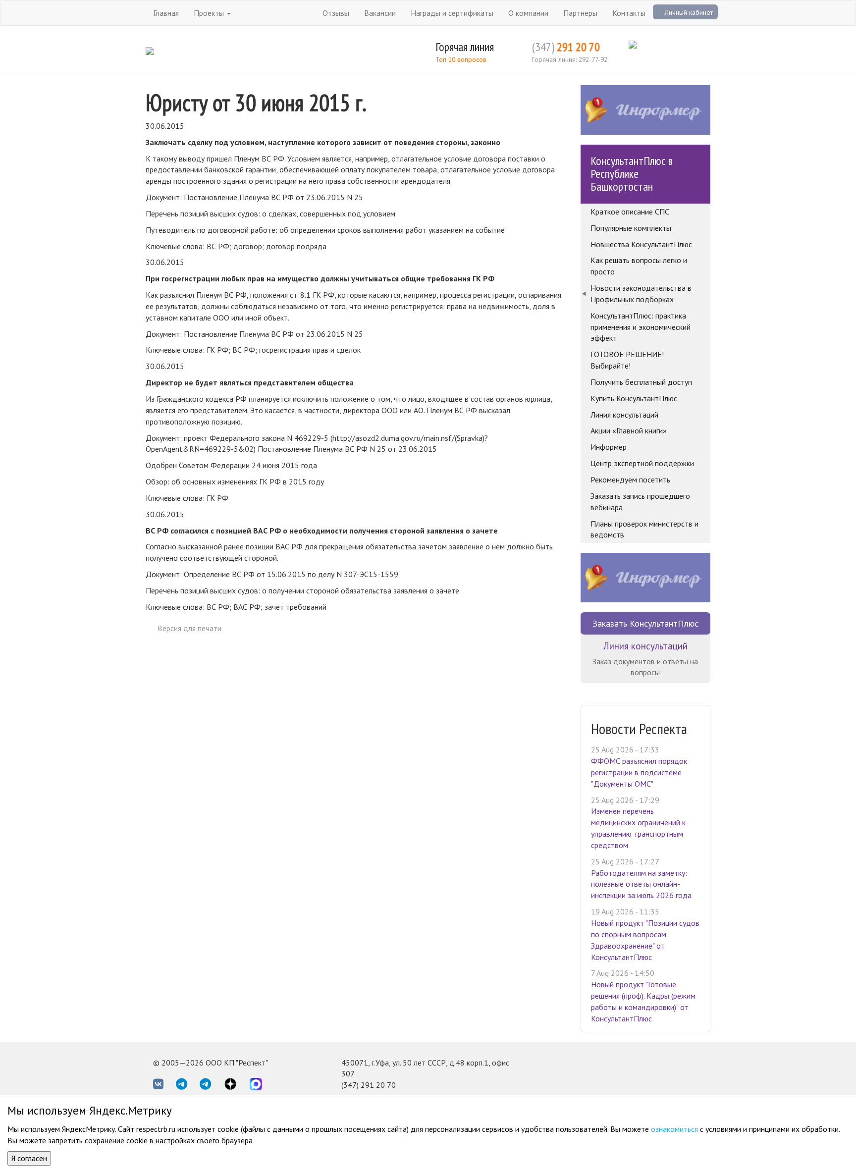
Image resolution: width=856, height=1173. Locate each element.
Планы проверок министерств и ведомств (644, 529)
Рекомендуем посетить (630, 479)
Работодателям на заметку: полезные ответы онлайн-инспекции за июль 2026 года (641, 884)
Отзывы (335, 13)
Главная (166, 13)
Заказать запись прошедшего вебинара (640, 501)
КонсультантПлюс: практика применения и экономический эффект (640, 327)
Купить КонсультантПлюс (633, 398)
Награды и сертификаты (452, 13)
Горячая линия (464, 46)
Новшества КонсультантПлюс (641, 244)
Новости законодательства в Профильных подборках (641, 293)
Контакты (628, 13)
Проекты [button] (210, 13)
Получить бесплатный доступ (641, 382)
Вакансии (380, 13)
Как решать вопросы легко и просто (638, 265)
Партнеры (580, 13)
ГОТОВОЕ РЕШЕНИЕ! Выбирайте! (627, 360)
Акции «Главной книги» (628, 430)
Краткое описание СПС (629, 211)
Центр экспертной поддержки (642, 463)
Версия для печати (189, 628)
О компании (528, 13)
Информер (608, 447)
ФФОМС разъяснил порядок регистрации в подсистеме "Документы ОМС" (639, 772)
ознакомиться (674, 1129)
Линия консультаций (624, 415)
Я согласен (29, 1158)
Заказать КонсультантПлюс (645, 623)
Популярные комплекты (630, 228)
